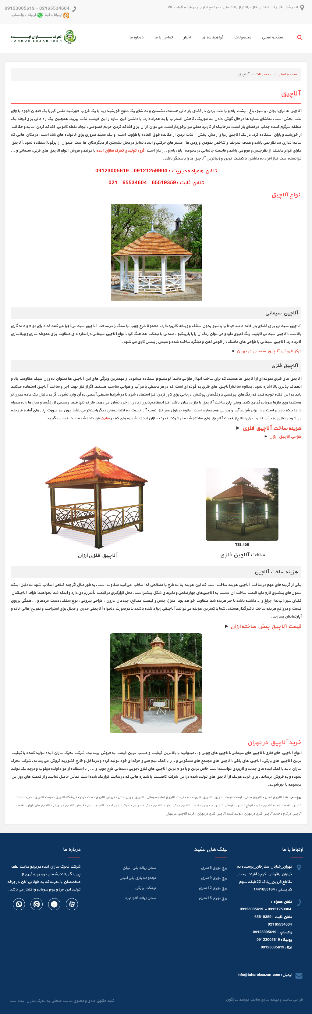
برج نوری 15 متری (213, 898)
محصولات (242, 37)
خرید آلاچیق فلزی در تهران (262, 813)
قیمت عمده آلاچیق (276, 805)
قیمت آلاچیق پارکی (185, 805)
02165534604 (54, 8)
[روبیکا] (54, 905)
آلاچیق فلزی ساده (199, 797)
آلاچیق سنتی (253, 797)
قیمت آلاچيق (43, 797)
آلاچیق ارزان (95, 805)
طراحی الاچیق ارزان (285, 436)
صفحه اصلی (287, 74)
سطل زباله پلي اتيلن (139, 868)
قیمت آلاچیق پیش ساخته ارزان (265, 626)
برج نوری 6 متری (214, 868)
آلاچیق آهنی (273, 797)
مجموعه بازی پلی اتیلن (137, 878)
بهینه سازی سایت (264, 1000)
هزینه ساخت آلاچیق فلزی (271, 428)
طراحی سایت (292, 1000)
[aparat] (71, 905)
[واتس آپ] (18, 905)
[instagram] (36, 905)
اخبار (186, 37)
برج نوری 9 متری (214, 878)
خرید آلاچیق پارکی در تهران (151, 805)
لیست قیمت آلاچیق (228, 797)
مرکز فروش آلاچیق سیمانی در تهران (269, 351)
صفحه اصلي (272, 37)
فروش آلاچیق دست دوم (97, 797)
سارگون (232, 1000)
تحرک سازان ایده (118, 805)
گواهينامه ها (212, 37)
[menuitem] (267, 38)
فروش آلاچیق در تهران (217, 805)
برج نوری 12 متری (213, 888)
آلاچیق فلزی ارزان (38, 805)
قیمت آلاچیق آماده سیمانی (165, 797)
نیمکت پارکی (145, 888)
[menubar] (201, 38)
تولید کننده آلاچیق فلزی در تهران (219, 813)
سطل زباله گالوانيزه (140, 898)
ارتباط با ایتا (53, 15)
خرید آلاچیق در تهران (179, 813)
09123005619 (20, 8)
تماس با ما (163, 37)
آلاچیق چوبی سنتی (131, 797)
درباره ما (136, 37)
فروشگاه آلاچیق (66, 797)
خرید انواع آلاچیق (248, 805)
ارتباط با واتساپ (23, 15)
